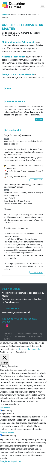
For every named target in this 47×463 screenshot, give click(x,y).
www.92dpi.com (35, 336)
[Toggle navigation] (42, 5)
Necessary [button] (5, 407)
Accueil (5, 14)
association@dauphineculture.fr (16, 312)
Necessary (7, 410)
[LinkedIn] (5, 325)
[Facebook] (3, 325)
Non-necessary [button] (7, 432)
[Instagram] (7, 325)
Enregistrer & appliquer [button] (10, 461)
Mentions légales (8, 335)
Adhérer (39, 120)
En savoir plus (36, 180)
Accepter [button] (22, 349)
